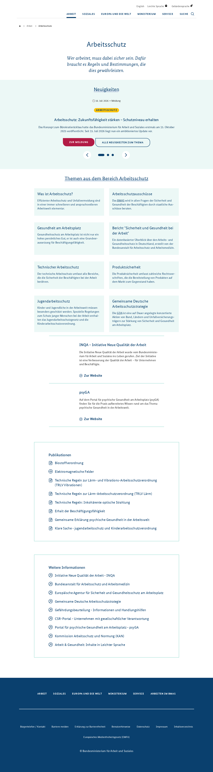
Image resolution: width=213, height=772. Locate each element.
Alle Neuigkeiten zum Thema (122, 142)
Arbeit (71, 13)
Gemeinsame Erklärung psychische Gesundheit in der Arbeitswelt (102, 520)
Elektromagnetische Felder (74, 472)
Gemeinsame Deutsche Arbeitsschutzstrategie (88, 601)
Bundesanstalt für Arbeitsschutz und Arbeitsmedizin (92, 584)
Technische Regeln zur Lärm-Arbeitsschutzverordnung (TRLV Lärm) (103, 494)
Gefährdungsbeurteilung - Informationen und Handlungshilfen (100, 610)
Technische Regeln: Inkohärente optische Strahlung (92, 502)
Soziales (88, 13)
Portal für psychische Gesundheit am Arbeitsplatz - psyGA (97, 627)
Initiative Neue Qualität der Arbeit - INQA (85, 575)
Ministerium (146, 13)
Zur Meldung (78, 142)
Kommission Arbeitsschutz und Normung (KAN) (89, 636)
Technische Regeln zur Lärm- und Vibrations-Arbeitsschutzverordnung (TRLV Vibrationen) (106, 482)
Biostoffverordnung (69, 463)
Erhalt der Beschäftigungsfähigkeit (80, 511)
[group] (106, 123)
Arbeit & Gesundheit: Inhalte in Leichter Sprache (90, 645)
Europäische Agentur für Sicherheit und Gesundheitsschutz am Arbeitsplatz (109, 593)
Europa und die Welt (116, 13)
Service (167, 13)
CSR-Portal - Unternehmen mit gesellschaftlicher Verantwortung (102, 619)
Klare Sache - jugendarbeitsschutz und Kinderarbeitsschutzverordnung (106, 528)
